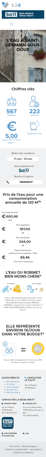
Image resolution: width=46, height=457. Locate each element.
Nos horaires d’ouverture (9, 434)
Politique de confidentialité (16, 449)
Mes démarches (12, 381)
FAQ (27, 433)
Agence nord (10, 403)
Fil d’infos (10, 384)
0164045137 (26, 182)
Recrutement (11, 390)
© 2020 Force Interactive (23, 452)
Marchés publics (13, 392)
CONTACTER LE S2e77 (33, 379)
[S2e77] (11, 5)
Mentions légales (29, 446)
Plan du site (14, 446)
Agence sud (30, 403)
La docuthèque (12, 387)
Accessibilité (35, 449)
